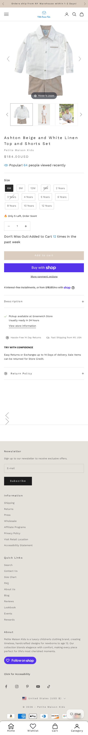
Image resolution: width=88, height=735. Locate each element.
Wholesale (10, 521)
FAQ (6, 583)
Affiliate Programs (15, 527)
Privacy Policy (12, 533)
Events (8, 613)
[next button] (81, 114)
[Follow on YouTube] (38, 686)
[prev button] (7, 114)
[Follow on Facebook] (6, 686)
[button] (44, 415)
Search (8, 565)
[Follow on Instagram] (17, 686)
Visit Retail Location (16, 539)
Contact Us (10, 571)
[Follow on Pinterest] (27, 686)
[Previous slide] (8, 59)
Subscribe (18, 480)
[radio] (8, 188)
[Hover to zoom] (44, 60)
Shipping (9, 502)
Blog (6, 595)
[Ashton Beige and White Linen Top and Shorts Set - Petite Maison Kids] (44, 115)
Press (7, 515)
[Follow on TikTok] (49, 686)
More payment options (44, 276)
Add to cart (44, 255)
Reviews (9, 601)
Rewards (9, 619)
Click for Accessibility (17, 674)
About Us (9, 589)
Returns (8, 509)
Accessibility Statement (18, 545)
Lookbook (10, 607)
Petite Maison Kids (19, 150)
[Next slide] (80, 59)
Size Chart (10, 577)
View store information (22, 325)
